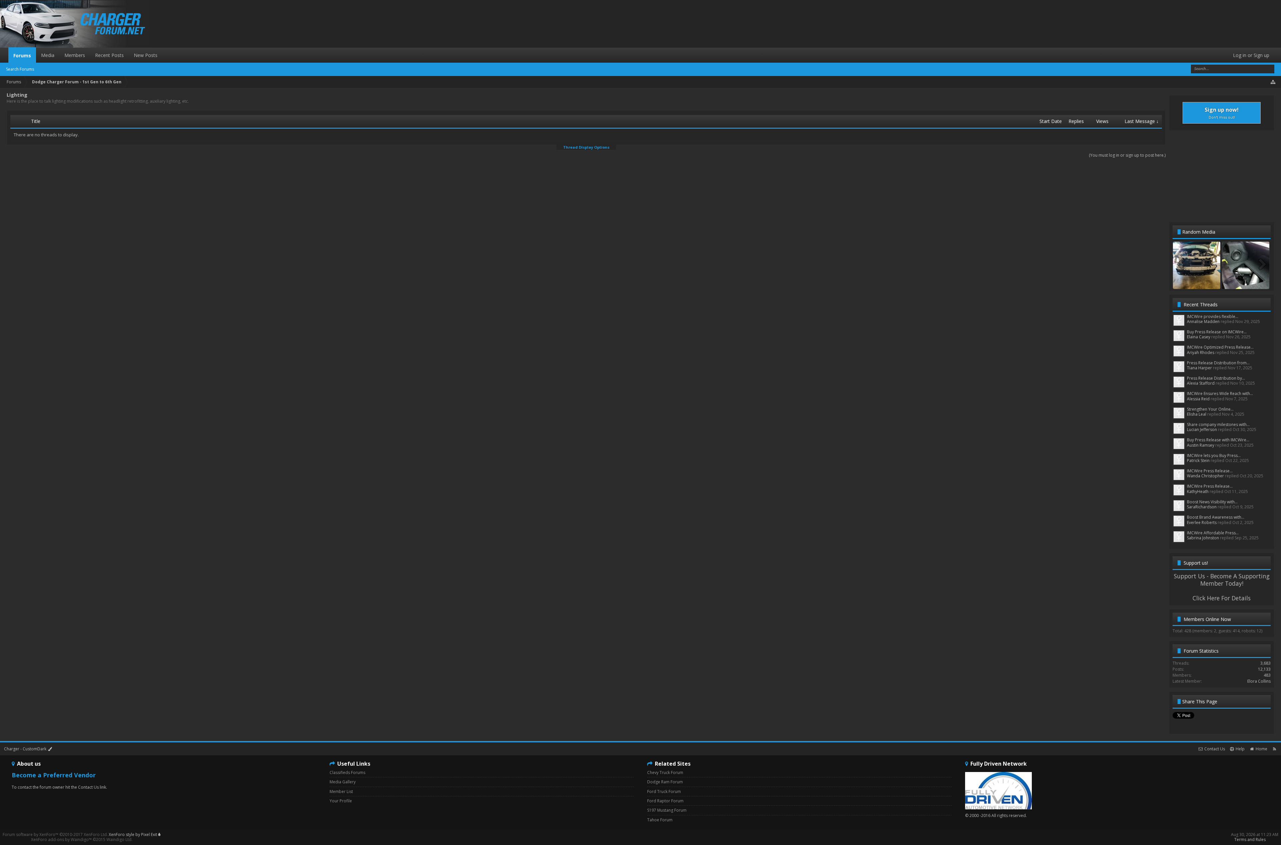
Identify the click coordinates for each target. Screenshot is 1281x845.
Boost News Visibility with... (1212, 502)
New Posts (145, 55)
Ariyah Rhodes (1200, 352)
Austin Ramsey (1200, 445)
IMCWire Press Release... (1210, 471)
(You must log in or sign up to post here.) (1127, 155)
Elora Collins (1259, 681)
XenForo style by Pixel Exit (133, 834)
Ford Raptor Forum (665, 801)
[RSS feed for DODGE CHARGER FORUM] (1274, 748)
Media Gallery (343, 782)
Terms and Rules (1250, 839)
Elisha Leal (1196, 414)
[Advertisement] (1222, 175)
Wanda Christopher (1205, 476)
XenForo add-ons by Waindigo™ (61, 839)
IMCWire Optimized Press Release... (1220, 347)
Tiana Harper (1199, 368)
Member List (341, 791)
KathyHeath (1198, 491)
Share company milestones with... (1218, 424)
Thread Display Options (586, 147)
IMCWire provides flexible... (1212, 316)
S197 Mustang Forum (667, 810)
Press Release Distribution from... (1218, 363)
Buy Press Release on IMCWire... (1217, 332)
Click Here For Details (1222, 598)
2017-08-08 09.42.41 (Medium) (1200, 282)
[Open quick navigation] (1273, 82)
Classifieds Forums (347, 772)
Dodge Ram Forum (665, 782)
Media (47, 55)
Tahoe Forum (660, 820)
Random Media (1198, 232)
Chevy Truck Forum (665, 772)
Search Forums (20, 69)
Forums (22, 55)
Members (74, 55)
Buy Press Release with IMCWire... (1218, 440)
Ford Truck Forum (664, 791)
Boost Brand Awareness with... (1215, 517)
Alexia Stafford (1201, 383)
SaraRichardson (1202, 507)
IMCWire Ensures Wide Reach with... (1220, 393)
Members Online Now (1207, 619)
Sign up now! (1222, 113)
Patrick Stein (1198, 460)
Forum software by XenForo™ (55, 834)
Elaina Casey (1198, 337)
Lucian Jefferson (1202, 429)
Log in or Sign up (1251, 55)
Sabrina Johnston (1203, 538)
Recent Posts (109, 55)
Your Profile (341, 801)
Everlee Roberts (1202, 522)
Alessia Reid (1198, 399)
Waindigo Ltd (118, 839)
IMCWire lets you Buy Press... (1214, 455)
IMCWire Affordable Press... (1213, 533)
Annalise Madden (1203, 321)
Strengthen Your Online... (1210, 409)
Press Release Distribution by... (1216, 378)
